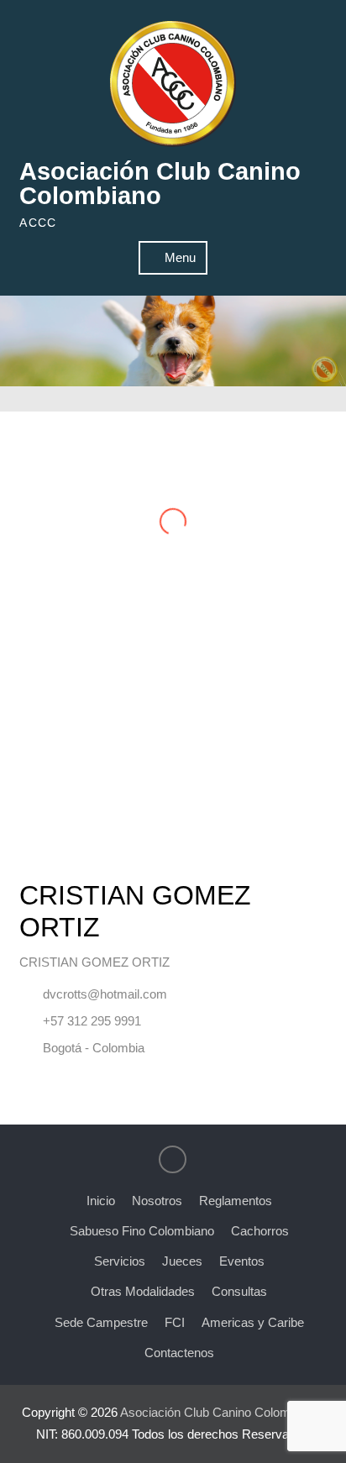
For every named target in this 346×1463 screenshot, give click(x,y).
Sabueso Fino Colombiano (142, 1231)
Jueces (182, 1261)
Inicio (100, 1200)
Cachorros (260, 1231)
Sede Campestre (101, 1322)
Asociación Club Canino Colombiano (160, 183)
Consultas (239, 1291)
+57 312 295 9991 (92, 1021)
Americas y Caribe (253, 1322)
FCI (175, 1322)
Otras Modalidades (143, 1291)
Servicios (119, 1261)
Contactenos (179, 1352)
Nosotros (157, 1200)
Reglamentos (235, 1200)
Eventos (242, 1261)
